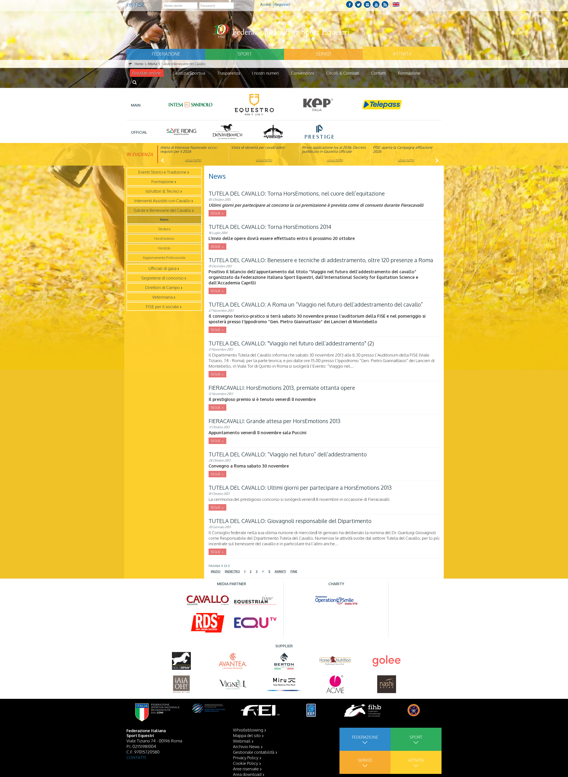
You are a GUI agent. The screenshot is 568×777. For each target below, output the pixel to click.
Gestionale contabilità (253, 752)
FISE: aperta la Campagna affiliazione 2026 (402, 149)
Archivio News (246, 746)
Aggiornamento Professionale (164, 258)
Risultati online (146, 72)
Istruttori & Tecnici (162, 191)
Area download (247, 774)
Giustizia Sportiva (189, 72)
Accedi (265, 4)
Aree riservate (246, 768)
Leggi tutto (193, 160)
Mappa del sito (247, 735)
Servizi (323, 54)
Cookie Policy (245, 763)
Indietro (232, 571)
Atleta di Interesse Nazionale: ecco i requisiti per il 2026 (188, 149)
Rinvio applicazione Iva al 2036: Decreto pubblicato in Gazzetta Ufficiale (334, 149)
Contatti (378, 72)
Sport (245, 54)
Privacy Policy (245, 757)
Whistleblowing (248, 729)
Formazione (409, 72)
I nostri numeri (265, 72)
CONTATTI (136, 757)
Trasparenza (228, 72)
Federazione (166, 54)
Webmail (241, 740)
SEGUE (216, 213)
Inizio (215, 571)
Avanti (280, 571)
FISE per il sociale (162, 306)
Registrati (282, 4)
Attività (402, 54)
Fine (293, 571)
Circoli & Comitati (342, 72)
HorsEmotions (164, 238)
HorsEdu (164, 248)
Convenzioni (302, 72)
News (164, 219)
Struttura (164, 229)
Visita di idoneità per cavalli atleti (257, 147)
